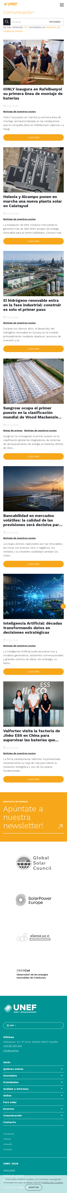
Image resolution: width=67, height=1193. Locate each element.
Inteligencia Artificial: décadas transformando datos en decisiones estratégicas (32, 628)
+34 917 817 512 (12, 1045)
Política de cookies (52, 1182)
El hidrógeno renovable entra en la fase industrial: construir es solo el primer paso (32, 305)
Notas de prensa (12, 430)
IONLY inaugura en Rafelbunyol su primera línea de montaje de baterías (33, 93)
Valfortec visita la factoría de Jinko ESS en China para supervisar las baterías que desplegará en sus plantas (31, 735)
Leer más (33, 137)
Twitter (7, 1139)
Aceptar (33, 1187)
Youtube (7, 1149)
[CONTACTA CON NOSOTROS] (63, 606)
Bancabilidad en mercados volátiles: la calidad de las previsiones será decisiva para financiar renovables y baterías (33, 520)
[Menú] (62, 5)
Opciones (54, 21)
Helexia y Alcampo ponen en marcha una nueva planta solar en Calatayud (32, 201)
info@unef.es (11, 1050)
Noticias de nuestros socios (19, 111)
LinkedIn (7, 1144)
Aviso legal (9, 1170)
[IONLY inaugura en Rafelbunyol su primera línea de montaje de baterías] (33, 62)
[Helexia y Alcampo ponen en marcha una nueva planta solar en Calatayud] (33, 170)
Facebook (8, 1133)
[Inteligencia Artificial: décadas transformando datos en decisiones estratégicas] (33, 596)
